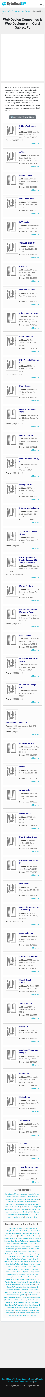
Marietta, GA (10, 1204)
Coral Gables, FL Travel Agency (30, 1261)
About (36, 1382)
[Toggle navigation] (41, 4)
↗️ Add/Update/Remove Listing (22, 117)
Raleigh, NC (37, 1207)
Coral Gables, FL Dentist (28, 1231)
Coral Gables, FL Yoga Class (16, 1295)
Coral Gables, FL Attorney (16, 1228)
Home (4, 11)
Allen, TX (9, 1212)
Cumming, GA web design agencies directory (22, 1202)
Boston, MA (20, 1204)
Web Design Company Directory (20, 11)
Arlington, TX (17, 1212)
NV (26, 1209)
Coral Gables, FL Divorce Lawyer (23, 1285)
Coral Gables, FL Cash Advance (28, 1236)
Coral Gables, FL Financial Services (16, 1305)
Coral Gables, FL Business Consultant (23, 1241)
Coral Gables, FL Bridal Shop (24, 1313)
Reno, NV (20, 1209)
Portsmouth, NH (10, 1209)
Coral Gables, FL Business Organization (20, 1274)
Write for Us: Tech (26, 1382)
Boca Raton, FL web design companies (26, 1199)
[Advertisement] (22, 57)
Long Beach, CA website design (16, 1194)
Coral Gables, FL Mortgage (13, 1238)
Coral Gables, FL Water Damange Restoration (20, 1300)
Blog (9, 1379)
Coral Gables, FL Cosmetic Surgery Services (20, 1264)
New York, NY (32, 1209)
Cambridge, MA (30, 1204)
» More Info (35, 143)
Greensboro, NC (26, 1207)
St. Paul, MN (16, 1207)
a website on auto (18, 1217)
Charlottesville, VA (24, 1214)
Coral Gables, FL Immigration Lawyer (28, 1254)
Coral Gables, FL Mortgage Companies (20, 1256)
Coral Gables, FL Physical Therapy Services (26, 1272)
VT (32, 1214)
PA (39, 1209)
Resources (14, 1382)
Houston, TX (27, 1212)
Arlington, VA (12, 1214)
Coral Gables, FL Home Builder (30, 1297)
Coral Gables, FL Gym (32, 1292)
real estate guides (31, 1217)
